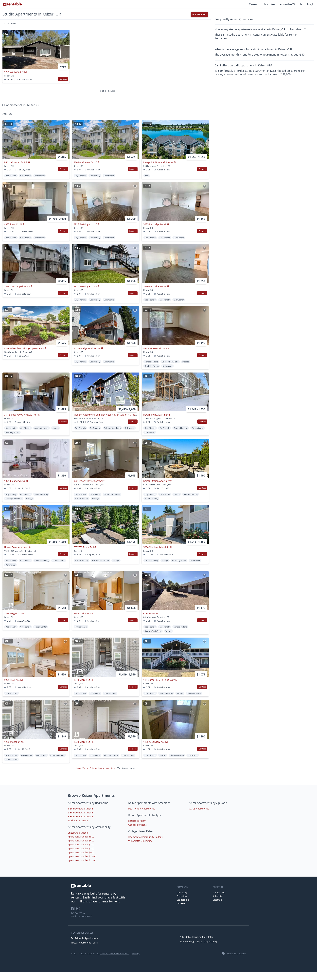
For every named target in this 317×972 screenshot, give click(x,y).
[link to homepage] (122, 885)
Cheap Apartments (78, 832)
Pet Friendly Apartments (141, 808)
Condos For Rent (137, 824)
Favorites (269, 4)
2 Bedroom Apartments (80, 812)
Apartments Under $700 (81, 844)
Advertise (218, 896)
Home (79, 768)
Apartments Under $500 (81, 836)
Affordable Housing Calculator (196, 937)
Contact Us (219, 892)
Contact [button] (63, 78)
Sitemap (217, 899)
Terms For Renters (118, 953)
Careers (254, 4)
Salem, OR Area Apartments (96, 768)
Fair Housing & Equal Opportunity (198, 941)
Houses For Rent (137, 820)
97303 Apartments (199, 808)
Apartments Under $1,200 (82, 860)
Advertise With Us (291, 4)
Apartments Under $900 (81, 852)
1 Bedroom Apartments (80, 808)
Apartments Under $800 (81, 848)
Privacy (136, 953)
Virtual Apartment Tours (84, 942)
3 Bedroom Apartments (80, 816)
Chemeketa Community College (145, 836)
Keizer (114, 768)
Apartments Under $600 (81, 840)
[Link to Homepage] (12, 4)
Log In (311, 4)
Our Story (182, 892)
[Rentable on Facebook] (73, 909)
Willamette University (140, 840)
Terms (103, 953)
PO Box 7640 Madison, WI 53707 (81, 915)
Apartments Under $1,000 (82, 856)
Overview (182, 896)
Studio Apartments (78, 820)
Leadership (183, 899)
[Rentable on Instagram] (78, 909)
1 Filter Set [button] (200, 14)
